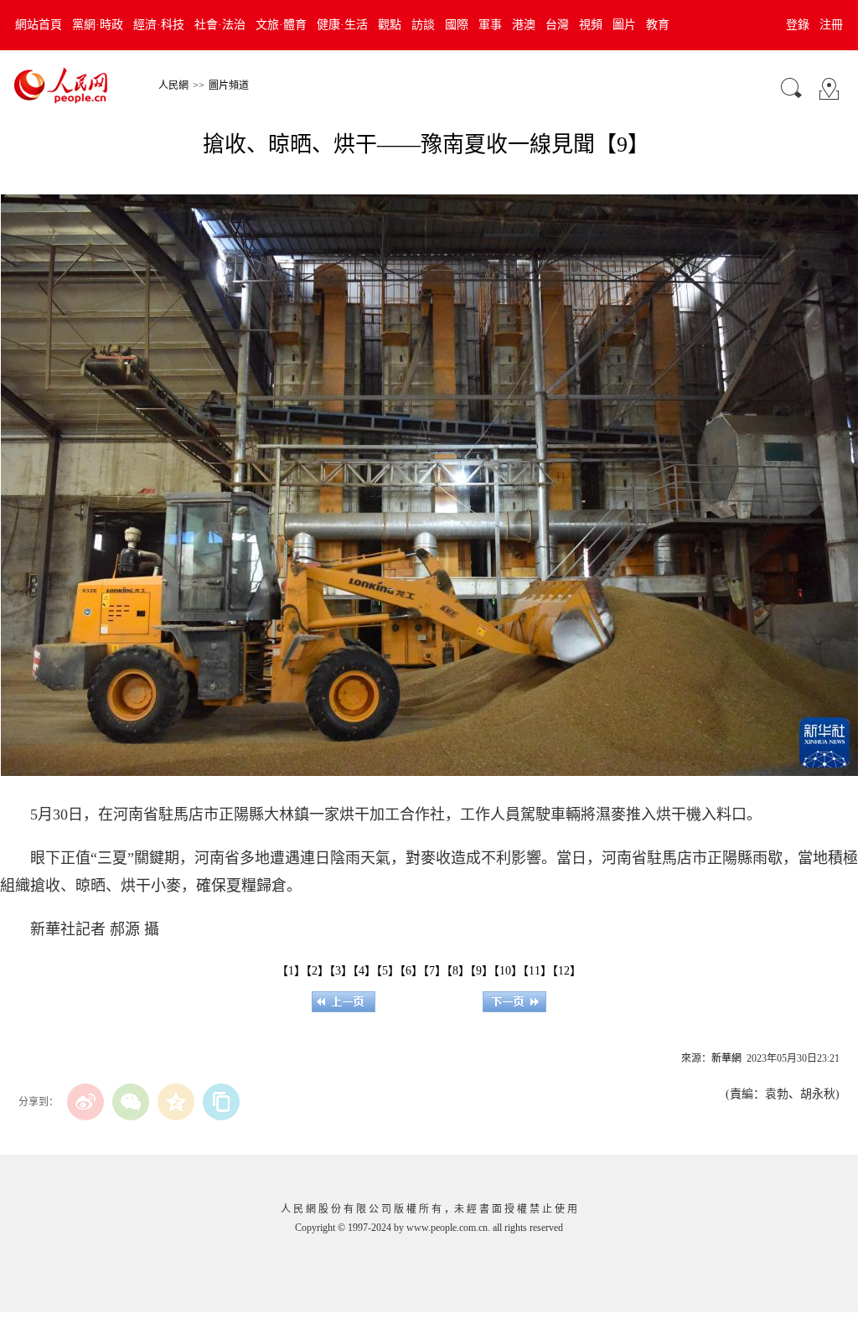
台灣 (557, 24)
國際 (456, 24)
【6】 (411, 970)
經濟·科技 (158, 24)
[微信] (130, 1101)
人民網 (173, 85)
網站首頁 (38, 24)
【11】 (537, 970)
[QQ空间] (176, 1101)
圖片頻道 (229, 85)
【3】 (341, 970)
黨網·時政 (97, 24)
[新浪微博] (85, 1101)
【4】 (364, 970)
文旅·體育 (281, 24)
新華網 (726, 1058)
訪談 (423, 24)
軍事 (490, 24)
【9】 (482, 970)
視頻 (590, 24)
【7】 (435, 970)
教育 (657, 24)
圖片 (624, 24)
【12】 (566, 970)
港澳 (523, 24)
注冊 (831, 24)
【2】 (317, 970)
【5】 (388, 970)
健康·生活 (342, 24)
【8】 (458, 970)
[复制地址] (221, 1101)
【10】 (508, 970)
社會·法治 (219, 24)
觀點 (389, 24)
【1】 (291, 970)
